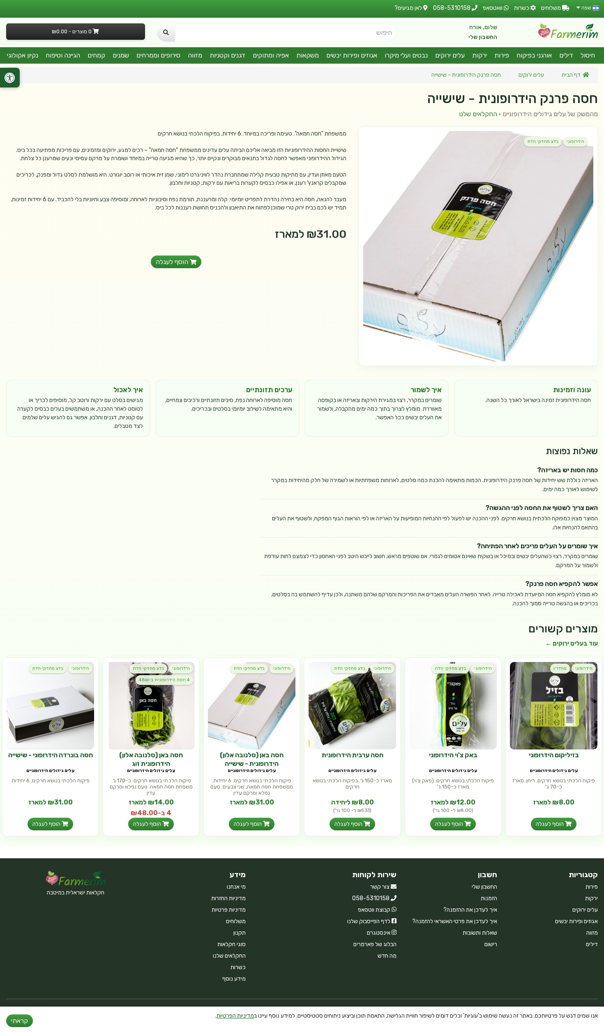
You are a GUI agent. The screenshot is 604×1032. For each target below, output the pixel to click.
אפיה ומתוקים (271, 55)
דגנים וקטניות (227, 55)
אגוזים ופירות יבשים (351, 55)
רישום (490, 944)
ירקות (479, 55)
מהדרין (560, 668)
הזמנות (489, 898)
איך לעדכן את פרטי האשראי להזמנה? (454, 921)
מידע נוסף (234, 978)
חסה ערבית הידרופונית (352, 755)
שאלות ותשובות (480, 932)
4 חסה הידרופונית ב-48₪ (164, 680)
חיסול (588, 55)
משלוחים (236, 921)
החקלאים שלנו (478, 114)
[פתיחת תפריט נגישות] (10, 77)
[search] (166, 32)
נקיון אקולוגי (22, 55)
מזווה (195, 55)
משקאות (307, 55)
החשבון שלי (482, 37)
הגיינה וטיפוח (63, 55)
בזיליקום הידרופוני (554, 755)
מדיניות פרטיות (229, 909)
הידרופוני (575, 141)
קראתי (19, 1021)
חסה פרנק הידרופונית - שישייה (466, 74)
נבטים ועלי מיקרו (406, 55)
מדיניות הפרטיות (235, 1015)
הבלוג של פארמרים (375, 944)
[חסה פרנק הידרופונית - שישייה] (478, 246)
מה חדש (387, 955)
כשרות (238, 967)
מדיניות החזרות (228, 898)
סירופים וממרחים (158, 55)
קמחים (96, 55)
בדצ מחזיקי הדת (542, 141)
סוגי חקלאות (231, 944)
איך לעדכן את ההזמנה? (470, 909)
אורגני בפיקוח (534, 55)
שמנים (121, 55)
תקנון (239, 932)
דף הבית (571, 74)
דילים (566, 55)
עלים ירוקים (450, 55)
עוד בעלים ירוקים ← (571, 643)
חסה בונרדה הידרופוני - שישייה (50, 755)
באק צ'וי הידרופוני (453, 755)
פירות (501, 55)
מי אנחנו (236, 886)
